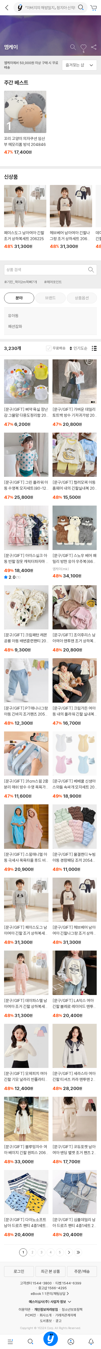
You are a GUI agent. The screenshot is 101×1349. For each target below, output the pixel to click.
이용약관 (24, 1309)
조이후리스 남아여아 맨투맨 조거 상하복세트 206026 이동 (75, 619)
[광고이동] (81, 7)
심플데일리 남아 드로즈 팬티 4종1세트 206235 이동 (75, 1204)
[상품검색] (30, 1341)
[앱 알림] (90, 1341)
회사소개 (45, 1315)
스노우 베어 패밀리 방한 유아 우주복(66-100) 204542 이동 (75, 543)
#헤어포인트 (53, 282)
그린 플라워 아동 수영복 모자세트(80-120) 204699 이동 (26, 467)
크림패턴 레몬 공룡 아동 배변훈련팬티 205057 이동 (26, 619)
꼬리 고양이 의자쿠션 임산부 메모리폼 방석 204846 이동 (25, 126)
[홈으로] (50, 1341)
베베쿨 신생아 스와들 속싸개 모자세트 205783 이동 (75, 766)
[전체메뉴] (10, 1341)
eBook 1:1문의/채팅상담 (48, 1293)
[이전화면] (6, 7)
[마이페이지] (70, 1341)
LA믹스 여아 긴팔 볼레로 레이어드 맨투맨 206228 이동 (75, 985)
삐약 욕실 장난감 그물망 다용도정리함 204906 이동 (26, 394)
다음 (69, 1252)
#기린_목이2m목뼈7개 (20, 282)
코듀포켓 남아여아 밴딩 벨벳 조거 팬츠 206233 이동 (75, 1131)
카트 (94, 8)
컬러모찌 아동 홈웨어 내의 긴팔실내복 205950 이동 (75, 467)
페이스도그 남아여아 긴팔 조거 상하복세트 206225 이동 (25, 220)
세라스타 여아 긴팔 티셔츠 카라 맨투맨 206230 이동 (75, 1058)
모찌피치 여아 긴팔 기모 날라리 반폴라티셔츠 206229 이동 (26, 1058)
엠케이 (11, 47)
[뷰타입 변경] (95, 348)
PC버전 (30, 1315)
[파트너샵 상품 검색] (91, 269)
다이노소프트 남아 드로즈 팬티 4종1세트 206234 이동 (26, 1204)
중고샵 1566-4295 (52, 1288)
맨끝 (78, 1252)
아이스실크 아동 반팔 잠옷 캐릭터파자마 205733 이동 (26, 543)
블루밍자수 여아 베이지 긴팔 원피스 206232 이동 (26, 1131)
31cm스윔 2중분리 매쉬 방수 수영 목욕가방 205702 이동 (26, 766)
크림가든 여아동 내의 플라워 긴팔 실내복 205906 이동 (75, 692)
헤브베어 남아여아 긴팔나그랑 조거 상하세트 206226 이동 (71, 220)
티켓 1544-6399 (68, 1283)
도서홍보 (46, 1321)
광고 (58, 1321)
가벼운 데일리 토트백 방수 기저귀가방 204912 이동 (75, 394)
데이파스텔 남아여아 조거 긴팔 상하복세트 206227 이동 (26, 985)
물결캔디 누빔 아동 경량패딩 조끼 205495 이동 (75, 839)
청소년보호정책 (72, 1309)
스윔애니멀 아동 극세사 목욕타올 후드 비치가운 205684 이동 (26, 839)
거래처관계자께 (65, 1315)
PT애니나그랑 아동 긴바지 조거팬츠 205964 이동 (26, 692)
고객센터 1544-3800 (36, 1283)
